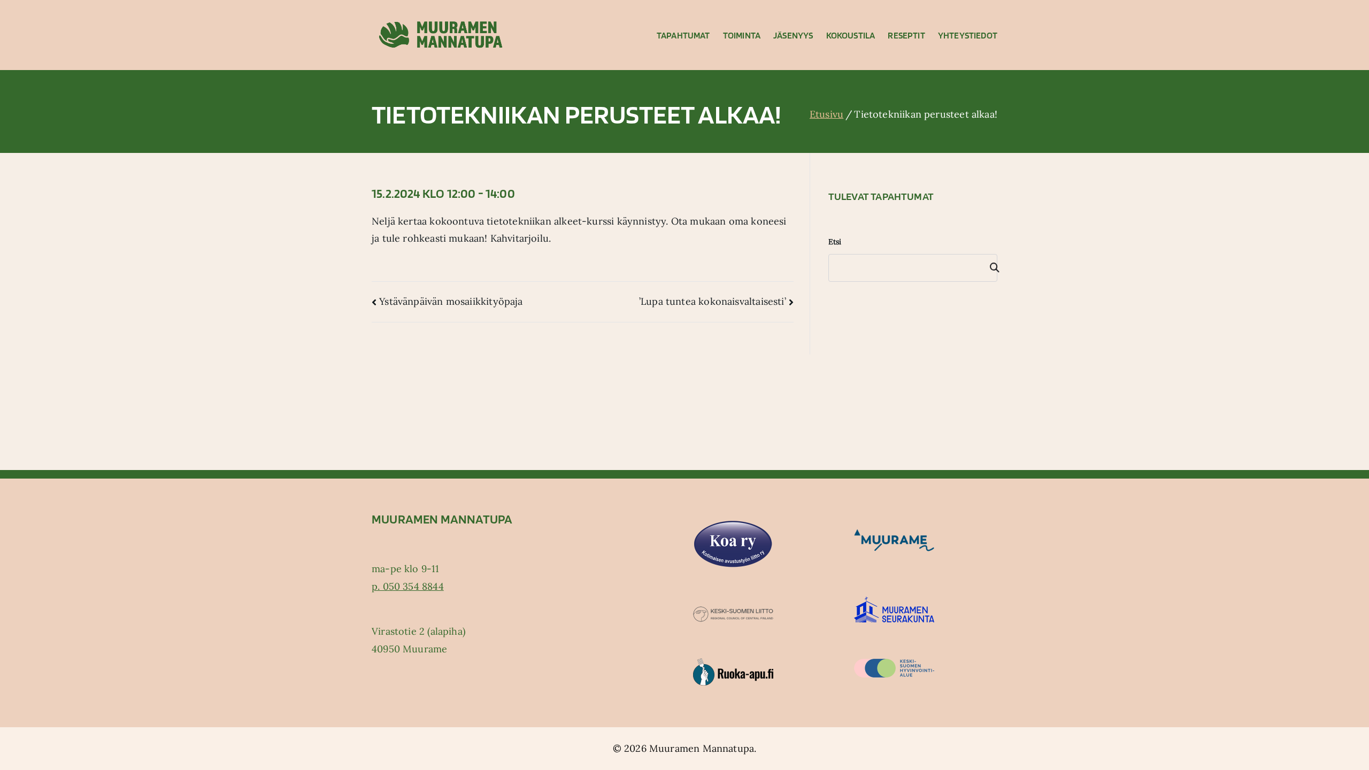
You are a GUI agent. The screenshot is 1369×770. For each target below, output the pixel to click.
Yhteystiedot (967, 35)
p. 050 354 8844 (408, 586)
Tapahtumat (683, 35)
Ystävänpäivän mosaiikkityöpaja (450, 301)
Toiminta (741, 35)
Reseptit (906, 35)
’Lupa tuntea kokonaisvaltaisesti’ (712, 301)
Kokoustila (850, 35)
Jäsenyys (793, 35)
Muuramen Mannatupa (701, 748)
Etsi (835, 242)
